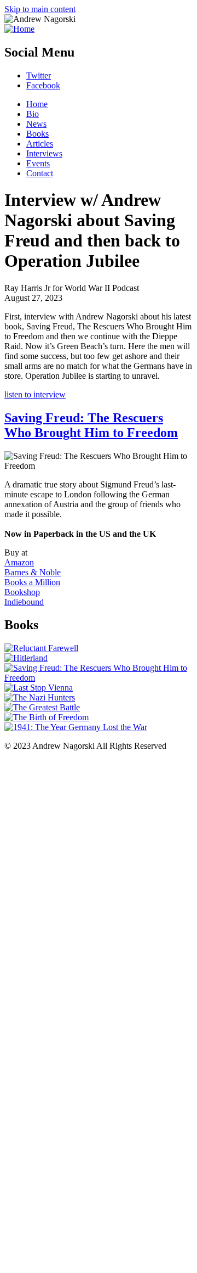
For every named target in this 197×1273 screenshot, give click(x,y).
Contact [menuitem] (39, 173)
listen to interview (35, 394)
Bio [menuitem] (32, 114)
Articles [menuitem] (39, 143)
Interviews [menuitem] (44, 153)
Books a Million (32, 582)
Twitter (38, 75)
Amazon (19, 562)
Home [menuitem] (37, 104)
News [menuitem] (36, 123)
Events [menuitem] (38, 163)
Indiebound (24, 602)
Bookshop (22, 592)
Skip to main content (40, 9)
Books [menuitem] (37, 133)
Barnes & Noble (32, 572)
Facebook (43, 85)
